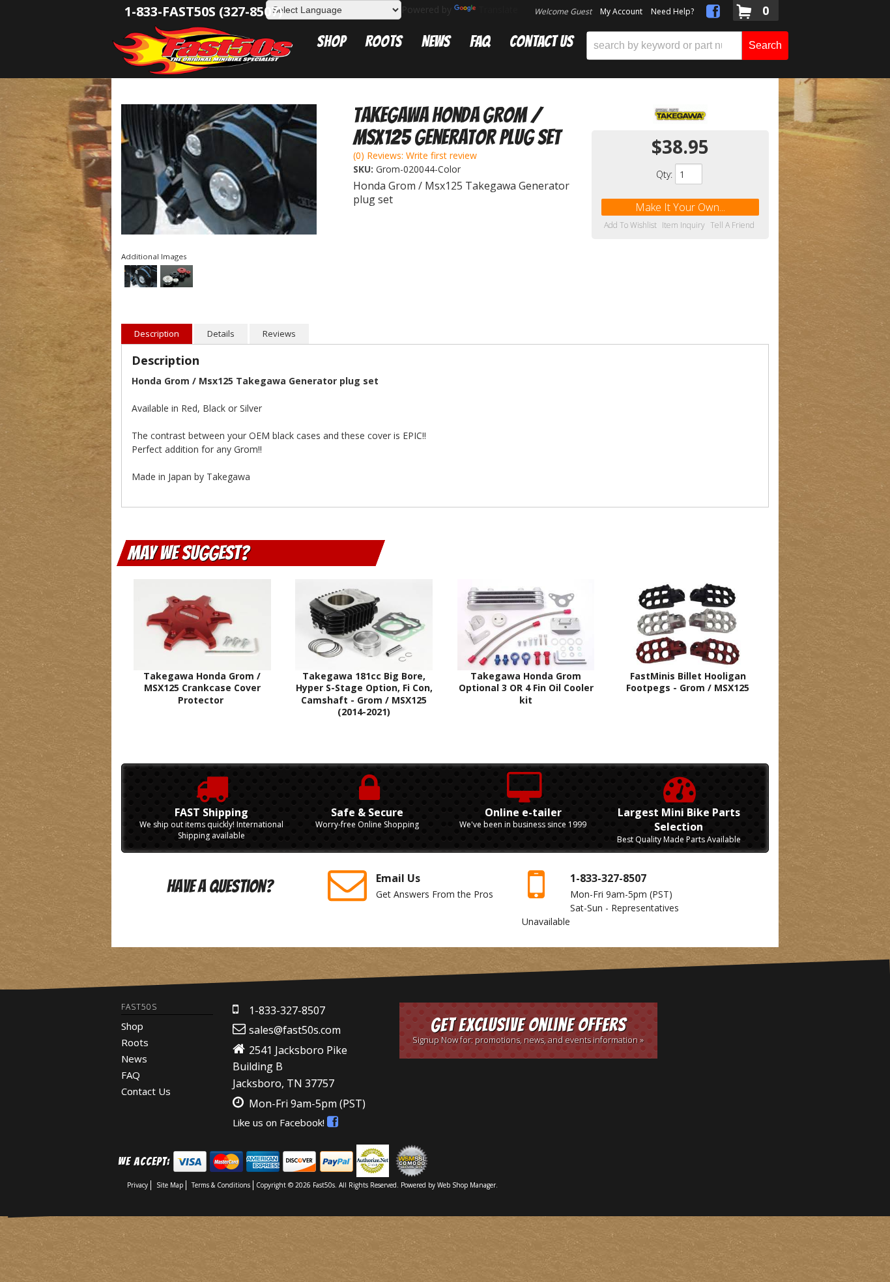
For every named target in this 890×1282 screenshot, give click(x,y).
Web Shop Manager (466, 1184)
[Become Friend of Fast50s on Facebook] (713, 13)
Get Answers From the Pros (434, 885)
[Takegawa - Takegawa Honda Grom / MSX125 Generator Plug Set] (680, 114)
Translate (498, 9)
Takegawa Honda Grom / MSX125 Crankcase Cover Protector (202, 687)
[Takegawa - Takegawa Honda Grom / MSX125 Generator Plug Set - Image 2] (176, 277)
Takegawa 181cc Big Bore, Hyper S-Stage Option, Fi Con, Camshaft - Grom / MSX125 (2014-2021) (364, 694)
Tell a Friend (732, 225)
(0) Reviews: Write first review (415, 155)
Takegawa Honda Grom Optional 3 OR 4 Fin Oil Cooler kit (526, 687)
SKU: (364, 169)
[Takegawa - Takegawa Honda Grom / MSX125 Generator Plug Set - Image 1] (219, 171)
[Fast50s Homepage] (202, 49)
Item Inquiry (683, 225)
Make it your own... (680, 207)
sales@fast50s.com (295, 1030)
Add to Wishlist (630, 225)
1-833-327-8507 (287, 1010)
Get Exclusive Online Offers (528, 1030)
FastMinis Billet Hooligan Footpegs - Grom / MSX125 (687, 682)
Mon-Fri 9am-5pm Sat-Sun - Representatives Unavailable (600, 899)
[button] (687, 45)
